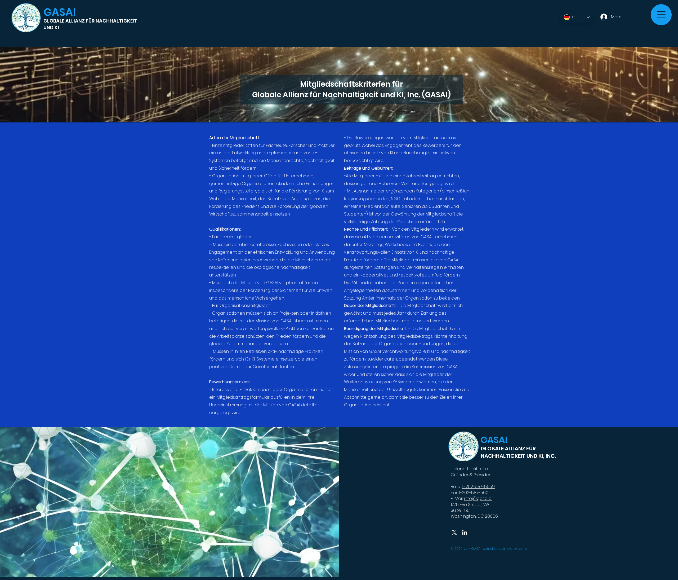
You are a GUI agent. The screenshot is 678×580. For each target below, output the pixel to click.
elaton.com (517, 548)
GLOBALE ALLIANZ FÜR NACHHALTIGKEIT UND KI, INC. (518, 452)
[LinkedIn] (464, 532)
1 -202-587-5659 (478, 487)
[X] (454, 532)
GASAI (59, 12)
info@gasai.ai (478, 498)
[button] (661, 14)
